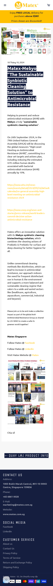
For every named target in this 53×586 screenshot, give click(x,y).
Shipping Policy (11, 567)
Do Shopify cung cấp (29, 576)
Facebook (8, 526)
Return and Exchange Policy (17, 562)
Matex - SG (14, 576)
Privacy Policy (10, 553)
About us (7, 543)
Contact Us (8, 548)
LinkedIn (7, 531)
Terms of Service (11, 557)
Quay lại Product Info (28, 455)
